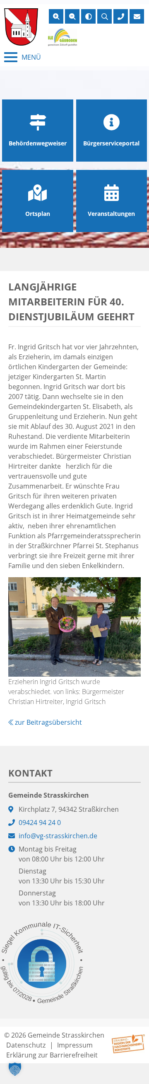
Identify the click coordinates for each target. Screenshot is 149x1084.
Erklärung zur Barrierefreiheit (52, 1055)
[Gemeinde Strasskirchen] (21, 27)
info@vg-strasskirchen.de (58, 835)
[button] (15, 1069)
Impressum (75, 1045)
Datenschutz (26, 1045)
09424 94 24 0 (40, 822)
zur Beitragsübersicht (47, 722)
